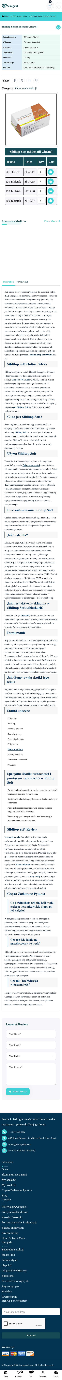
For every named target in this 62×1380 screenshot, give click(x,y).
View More (51, 221)
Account (43, 1377)
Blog (4, 1195)
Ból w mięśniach (15, 749)
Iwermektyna (9, 1260)
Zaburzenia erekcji (20, 16)
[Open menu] (59, 6)
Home (6, 16)
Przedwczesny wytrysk (15, 1280)
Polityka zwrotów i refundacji (19, 1222)
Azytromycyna (10, 1286)
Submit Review (19, 1091)
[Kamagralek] (10, 5)
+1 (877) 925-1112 (16, 1132)
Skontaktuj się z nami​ (14, 1174)
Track (56, 1377)
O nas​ (5, 1169)
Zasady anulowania (13, 1227)
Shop (6, 1377)
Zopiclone (8, 1275)
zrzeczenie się (10, 1232)
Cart (30, 1374)
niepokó (6, 1265)
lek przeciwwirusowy (14, 1270)
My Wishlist (9, 1185)
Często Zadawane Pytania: (17, 1190)
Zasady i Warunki (12, 1217)
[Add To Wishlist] (58, 27)
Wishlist (18, 1374)
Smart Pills (8, 1254)
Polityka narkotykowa (14, 1211)
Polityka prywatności (14, 1206)
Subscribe (31, 1335)
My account (9, 1179)
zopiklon (7, 1291)
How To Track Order (14, 1238)
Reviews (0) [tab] (22, 281)
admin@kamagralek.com (19, 1144)
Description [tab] (8, 281)
